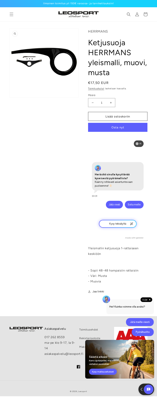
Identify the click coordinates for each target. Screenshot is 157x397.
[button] (11, 14)
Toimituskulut (96, 88)
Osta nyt (117, 127)
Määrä (91, 95)
